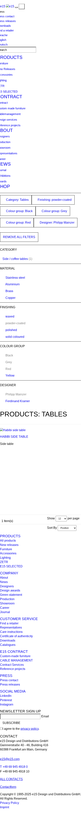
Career (4, 607)
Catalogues (7, 644)
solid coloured (14, 336)
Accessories (8, 553)
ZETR (4, 562)
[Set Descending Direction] (78, 527)
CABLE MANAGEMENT (16, 660)
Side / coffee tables (15, 258)
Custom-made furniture (15, 656)
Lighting (5, 557)
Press (6, 676)
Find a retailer (9, 623)
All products (8, 540)
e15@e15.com (10, 759)
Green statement (11, 594)
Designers (7, 586)
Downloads (7, 640)
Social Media (13, 691)
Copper (10, 297)
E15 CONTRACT (14, 652)
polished (11, 330)
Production (7, 599)
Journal (5, 612)
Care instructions (11, 631)
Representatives (11, 627)
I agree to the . (20, 728)
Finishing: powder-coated (54, 199)
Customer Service (19, 619)
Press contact (9, 680)
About (4, 577)
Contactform (8, 786)
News (4, 582)
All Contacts (11, 779)
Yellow (10, 375)
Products (10, 536)
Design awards (10, 590)
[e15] (10, 6)
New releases (9, 544)
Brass (9, 291)
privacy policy (30, 728)
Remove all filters (19, 237)
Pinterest (6, 700)
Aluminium (12, 284)
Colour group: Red (18, 222)
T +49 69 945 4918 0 (14, 766)
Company (9, 573)
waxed (9, 316)
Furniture (6, 549)
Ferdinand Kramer (17, 401)
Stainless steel (15, 277)
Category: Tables (17, 199)
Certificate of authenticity (16, 636)
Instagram (6, 704)
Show (51, 518)
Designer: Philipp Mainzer (56, 222)
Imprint (4, 807)
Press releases (10, 684)
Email (45, 716)
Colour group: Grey (54, 211)
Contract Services (12, 664)
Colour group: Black (19, 211)
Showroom (7, 603)
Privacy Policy (9, 802)
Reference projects (12, 668)
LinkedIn (5, 695)
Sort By (52, 527)
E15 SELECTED (11, 566)
